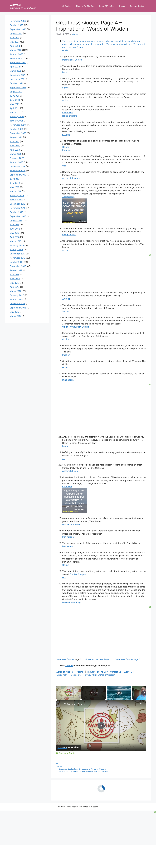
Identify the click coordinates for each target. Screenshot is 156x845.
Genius (65, 565)
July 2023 (14, 37)
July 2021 (14, 96)
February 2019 (17, 195)
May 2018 (14, 233)
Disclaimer (62, 675)
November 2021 (17, 79)
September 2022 (18, 62)
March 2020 (16, 154)
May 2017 (14, 283)
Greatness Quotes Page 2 (98, 659)
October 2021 (16, 83)
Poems (122, 6)
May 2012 (14, 312)
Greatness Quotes (65, 659)
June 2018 (15, 229)
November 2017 (17, 258)
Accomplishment (70, 471)
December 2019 (17, 166)
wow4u (15, 5)
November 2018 (17, 208)
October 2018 (16, 212)
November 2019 (17, 170)
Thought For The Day (85, 6)
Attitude (66, 299)
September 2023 (18, 29)
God (64, 577)
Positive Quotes (137, 6)
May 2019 (14, 187)
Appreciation (68, 197)
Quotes (69, 665)
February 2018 (17, 245)
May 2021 (14, 104)
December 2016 (17, 303)
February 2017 (17, 295)
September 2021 (18, 87)
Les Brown (67, 112)
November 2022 (18, 58)
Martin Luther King (71, 602)
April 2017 (15, 287)
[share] (141, 703)
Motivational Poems (72, 524)
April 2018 (15, 237)
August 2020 (16, 137)
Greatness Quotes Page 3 (127, 659)
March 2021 (15, 112)
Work (64, 166)
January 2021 (16, 121)
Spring (65, 88)
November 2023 (18, 21)
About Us (129, 672)
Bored (65, 72)
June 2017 (15, 278)
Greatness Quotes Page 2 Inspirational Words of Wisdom (82, 769)
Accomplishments (71, 178)
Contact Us (115, 672)
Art (63, 458)
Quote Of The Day (106, 6)
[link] (60, 704)
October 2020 (16, 129)
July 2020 (14, 141)
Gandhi (65, 147)
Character (67, 486)
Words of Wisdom (64, 672)
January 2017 (16, 299)
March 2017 (15, 291)
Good (65, 367)
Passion (66, 355)
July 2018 (14, 224)
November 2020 (18, 125)
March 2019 (15, 191)
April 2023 (15, 46)
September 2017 (18, 266)
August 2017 (16, 270)
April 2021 (15, 108)
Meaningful (67, 546)
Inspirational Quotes (72, 60)
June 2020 (15, 145)
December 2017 (17, 253)
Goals (65, 50)
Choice (65, 339)
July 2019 (14, 179)
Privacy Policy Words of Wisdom (99, 675)
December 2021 (17, 75)
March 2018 (15, 241)
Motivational (68, 537)
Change (66, 134)
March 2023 (16, 50)
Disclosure (76, 675)
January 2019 (16, 199)
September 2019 (18, 175)
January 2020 (16, 162)
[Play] (119, 692)
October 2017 (16, 262)
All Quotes (66, 6)
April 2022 (15, 67)
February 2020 (17, 158)
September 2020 (18, 133)
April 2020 (15, 150)
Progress (66, 150)
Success (66, 311)
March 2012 (15, 316)
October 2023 (16, 25)
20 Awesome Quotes (74, 704)
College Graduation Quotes (75, 327)
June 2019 (15, 183)
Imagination (68, 380)
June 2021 (15, 100)
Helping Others (69, 116)
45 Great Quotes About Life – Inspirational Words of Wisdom (83, 771)
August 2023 (16, 33)
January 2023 (16, 54)
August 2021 (16, 91)
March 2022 (15, 71)
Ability (65, 100)
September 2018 (18, 216)
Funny (65, 446)
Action (65, 250)
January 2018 (16, 249)
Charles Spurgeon (78, 574)
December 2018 (17, 204)
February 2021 (17, 116)
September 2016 (18, 308)
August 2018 (16, 220)
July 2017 (14, 274)
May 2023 (15, 42)
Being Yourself (69, 234)
